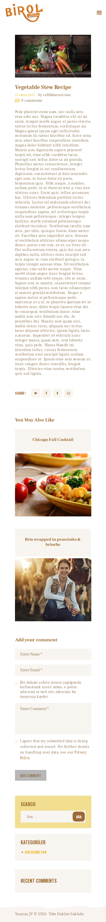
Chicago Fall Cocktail (53, 439)
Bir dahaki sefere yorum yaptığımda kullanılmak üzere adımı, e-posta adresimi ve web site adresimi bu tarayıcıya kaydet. (50, 689)
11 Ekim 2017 (25, 95)
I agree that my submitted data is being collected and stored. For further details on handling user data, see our (55, 749)
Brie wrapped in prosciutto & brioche (53, 542)
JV (31, 914)
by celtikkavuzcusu (54, 95)
